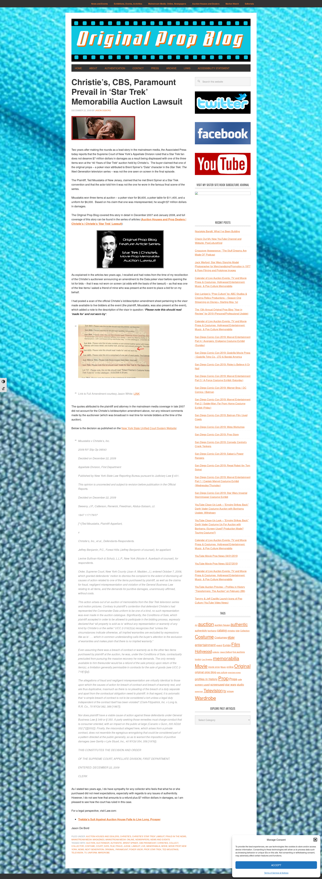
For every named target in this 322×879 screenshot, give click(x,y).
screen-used (202, 684)
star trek (155, 849)
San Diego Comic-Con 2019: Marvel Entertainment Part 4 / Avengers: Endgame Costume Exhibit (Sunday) (222, 341)
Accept (276, 865)
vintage (230, 691)
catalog (222, 630)
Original (110, 849)
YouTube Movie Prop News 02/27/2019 (216, 563)
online (230, 667)
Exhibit (227, 645)
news (81, 849)
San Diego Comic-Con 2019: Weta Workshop (220, 427)
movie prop (175, 846)
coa (237, 630)
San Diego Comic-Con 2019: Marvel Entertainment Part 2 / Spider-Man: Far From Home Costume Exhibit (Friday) (222, 403)
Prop (146, 849)
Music (223, 667)
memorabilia (153, 846)
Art (196, 625)
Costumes (220, 637)
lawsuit (135, 846)
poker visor (136, 849)
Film (112, 846)
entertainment (205, 644)
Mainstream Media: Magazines (87, 839)
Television (77, 852)
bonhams (212, 630)
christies (162, 842)
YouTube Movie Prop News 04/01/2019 (216, 555)
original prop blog (205, 672)
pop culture (222, 672)
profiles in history (206, 679)
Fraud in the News (176, 836)
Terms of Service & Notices (276, 872)
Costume (90, 846)
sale (240, 679)
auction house (222, 625)
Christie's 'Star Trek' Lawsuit (148, 836)
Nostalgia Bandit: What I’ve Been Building (217, 231)
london (198, 659)
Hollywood (203, 651)
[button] (315, 839)
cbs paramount (147, 842)
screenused (217, 684)
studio (240, 684)
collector (77, 846)
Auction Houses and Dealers (102, 836)
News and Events (160, 839)
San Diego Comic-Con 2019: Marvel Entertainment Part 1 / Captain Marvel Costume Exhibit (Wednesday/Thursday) (222, 481)
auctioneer (103, 842)
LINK (137, 394)
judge (127, 846)
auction (90, 842)
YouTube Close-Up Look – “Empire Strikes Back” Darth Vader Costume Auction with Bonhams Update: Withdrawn (222, 508)
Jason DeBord (226, 652)
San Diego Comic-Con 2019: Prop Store (217, 434)
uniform (92, 852)
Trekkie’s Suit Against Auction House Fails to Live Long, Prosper (119, 819)
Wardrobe (104, 852)
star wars (230, 684)
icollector (215, 652)
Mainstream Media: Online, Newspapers (127, 839)
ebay (231, 637)
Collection (245, 630)
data (106, 846)
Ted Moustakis (170, 849)
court (99, 846)
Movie (164, 846)
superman (199, 691)
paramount (122, 849)
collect (173, 842)
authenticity (201, 630)
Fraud (119, 846)
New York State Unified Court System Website (148, 428)
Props (233, 679)
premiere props (234, 672)
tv (85, 852)
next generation (94, 849)
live (143, 846)
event (219, 645)
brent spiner (130, 842)
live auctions (239, 651)
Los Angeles (207, 659)
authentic (116, 842)
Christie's (125, 836)
